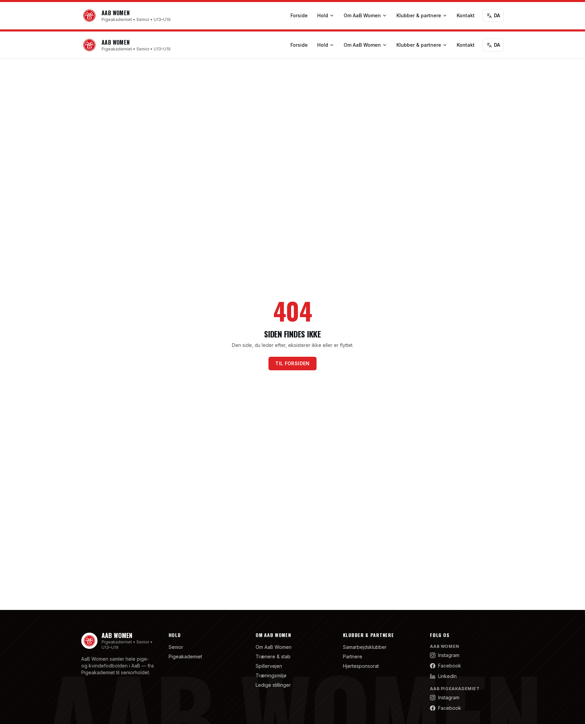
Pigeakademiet (185, 656)
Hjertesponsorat (361, 666)
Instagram (448, 655)
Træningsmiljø (271, 675)
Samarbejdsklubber (365, 647)
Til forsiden (292, 363)
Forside (299, 15)
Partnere (352, 656)
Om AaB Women (362, 15)
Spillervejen (269, 666)
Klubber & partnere (418, 15)
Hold (322, 15)
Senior (176, 647)
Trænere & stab (273, 656)
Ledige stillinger (273, 685)
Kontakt (466, 15)
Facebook (449, 665)
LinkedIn (447, 676)
